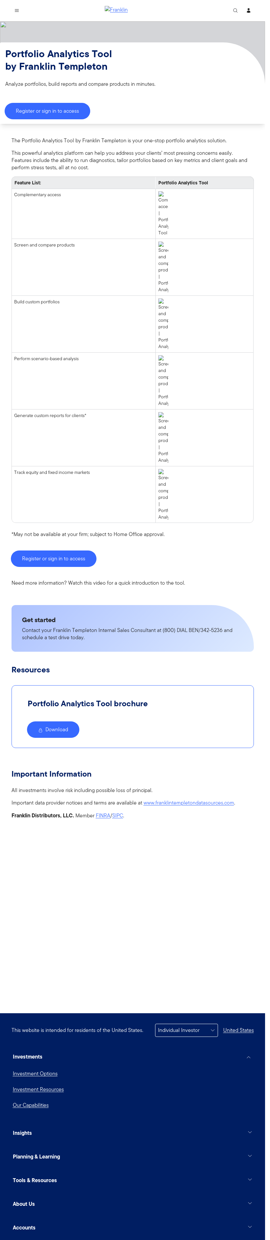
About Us (24, 1204)
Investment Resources (38, 1089)
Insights (22, 1133)
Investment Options (35, 1073)
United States (238, 1030)
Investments (27, 1057)
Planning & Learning (36, 1156)
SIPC (117, 815)
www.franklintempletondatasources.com (189, 803)
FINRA (103, 815)
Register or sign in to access (47, 111)
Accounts (24, 1227)
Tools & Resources (35, 1180)
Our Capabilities (31, 1105)
